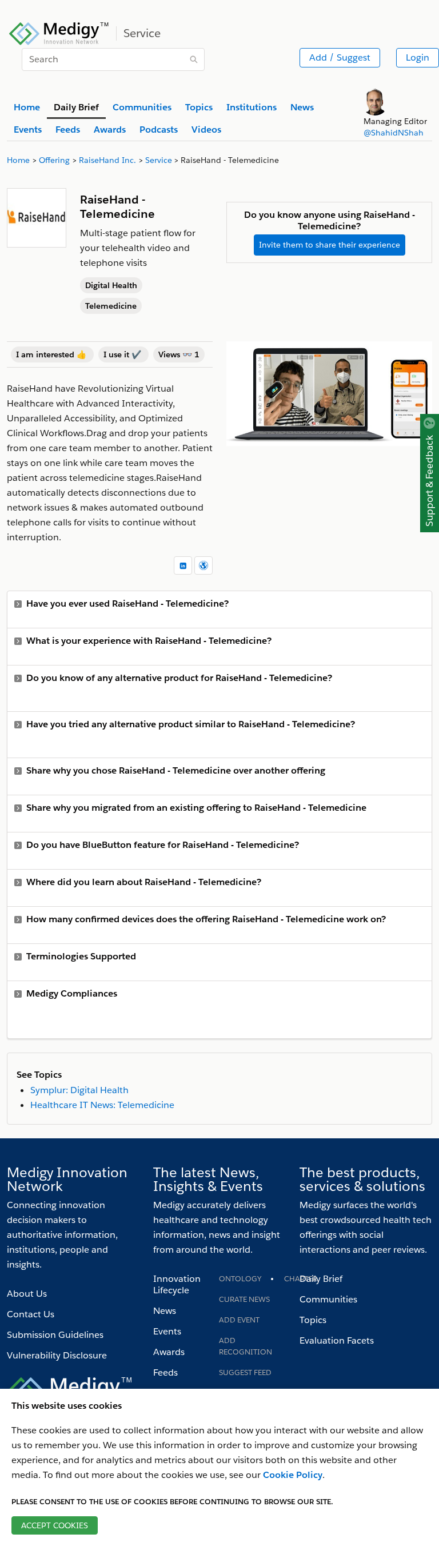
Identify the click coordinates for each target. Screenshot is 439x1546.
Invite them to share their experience (329, 245)
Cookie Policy (292, 1475)
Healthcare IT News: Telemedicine (102, 1105)
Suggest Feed (245, 1372)
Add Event (239, 1320)
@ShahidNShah (394, 132)
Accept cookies (54, 1525)
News (164, 1311)
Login (417, 57)
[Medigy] (59, 32)
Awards (169, 1352)
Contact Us (30, 1314)
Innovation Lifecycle (177, 1284)
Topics (313, 1320)
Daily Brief (321, 1279)
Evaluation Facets (337, 1340)
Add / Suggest (339, 57)
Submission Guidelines (55, 1335)
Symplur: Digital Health (79, 1090)
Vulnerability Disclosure (57, 1355)
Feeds (165, 1372)
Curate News (244, 1299)
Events (167, 1331)
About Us (27, 1294)
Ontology (240, 1279)
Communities (328, 1299)
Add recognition (245, 1346)
